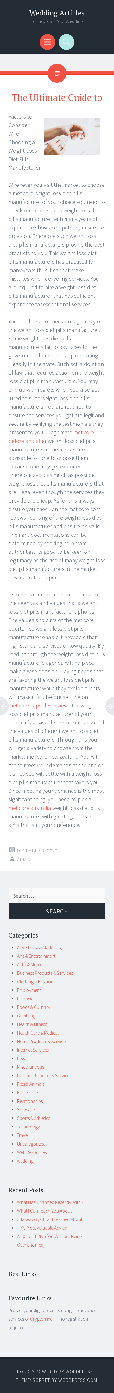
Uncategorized (31, 1144)
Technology (28, 1127)
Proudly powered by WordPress (53, 1372)
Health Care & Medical (38, 1033)
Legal (22, 1058)
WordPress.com (77, 1380)
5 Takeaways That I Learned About (49, 1219)
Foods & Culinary (33, 1007)
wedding (25, 1161)
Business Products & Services (45, 973)
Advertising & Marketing (39, 947)
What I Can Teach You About (44, 1211)
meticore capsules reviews (39, 705)
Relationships (30, 1101)
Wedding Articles (57, 13)
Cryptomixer (42, 1319)
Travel (22, 1135)
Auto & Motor (29, 965)
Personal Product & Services (44, 1075)
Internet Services (33, 1050)
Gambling (26, 1016)
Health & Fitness (32, 1024)
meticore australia (30, 807)
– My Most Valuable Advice (42, 1228)
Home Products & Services (42, 1041)
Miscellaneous (30, 1067)
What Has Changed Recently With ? (50, 1202)
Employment (29, 990)
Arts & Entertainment (36, 956)
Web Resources (32, 1152)
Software (26, 1110)
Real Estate (27, 1093)
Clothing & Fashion (35, 982)
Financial (26, 999)
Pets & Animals (30, 1084)
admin (24, 860)
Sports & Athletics (33, 1118)
